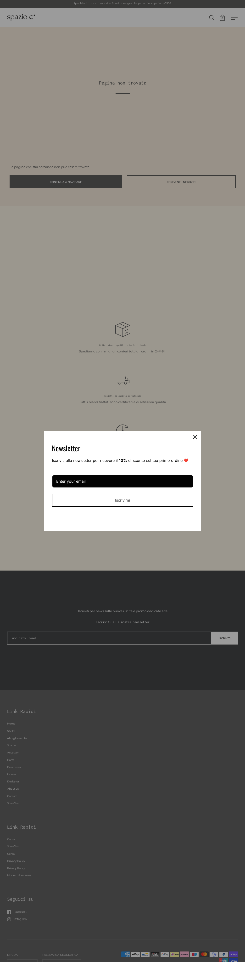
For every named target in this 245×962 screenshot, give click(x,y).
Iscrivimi (122, 500)
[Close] (195, 437)
